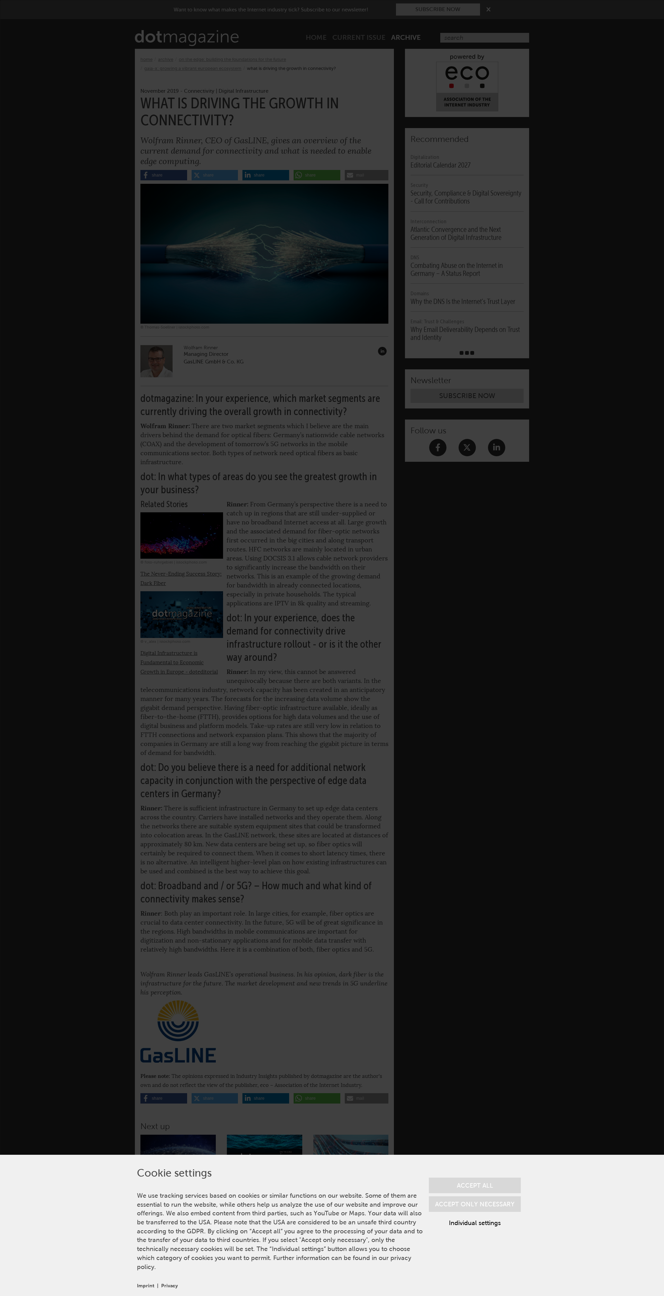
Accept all (475, 1185)
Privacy (169, 1285)
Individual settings (475, 1222)
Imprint (145, 1285)
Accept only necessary (475, 1204)
